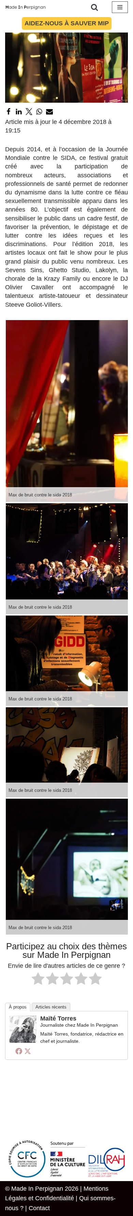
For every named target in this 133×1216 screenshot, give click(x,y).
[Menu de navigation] (120, 7)
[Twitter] (29, 111)
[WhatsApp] (39, 111)
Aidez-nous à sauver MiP (67, 23)
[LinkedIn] (18, 111)
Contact (39, 1208)
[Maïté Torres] (23, 1040)
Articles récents (50, 1007)
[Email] (49, 111)
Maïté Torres (58, 1018)
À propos (18, 1007)
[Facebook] (8, 111)
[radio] (38, 979)
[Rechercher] (94, 7)
